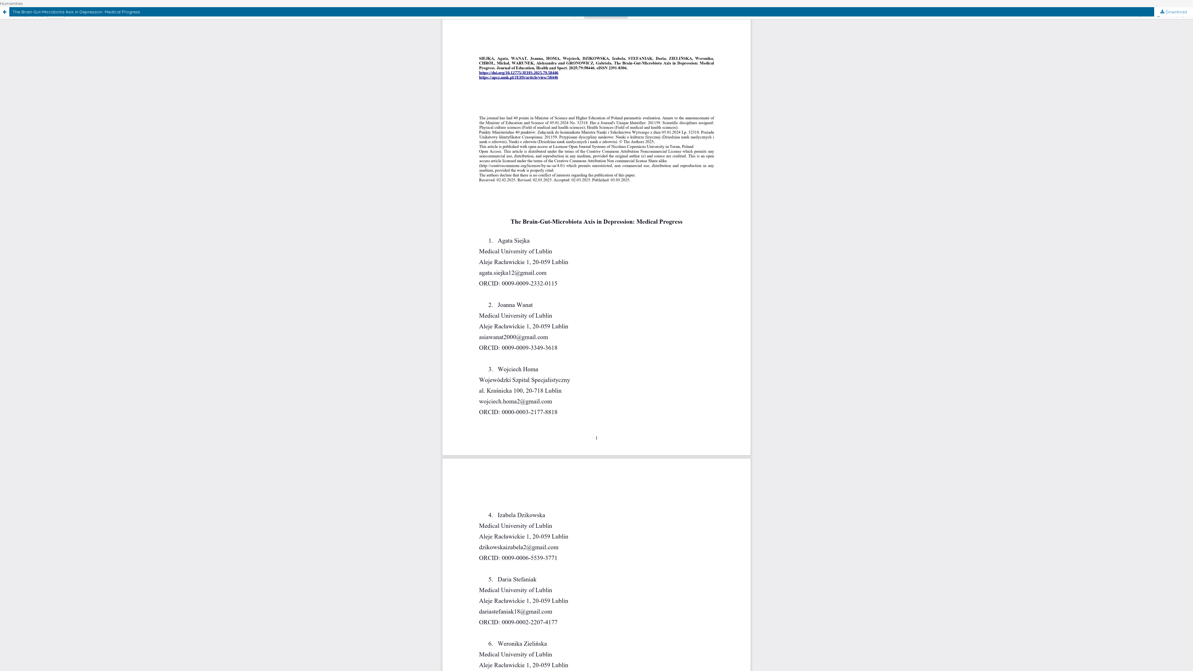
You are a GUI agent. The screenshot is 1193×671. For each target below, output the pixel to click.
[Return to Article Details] (4, 11)
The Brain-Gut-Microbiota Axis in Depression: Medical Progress (76, 12)
